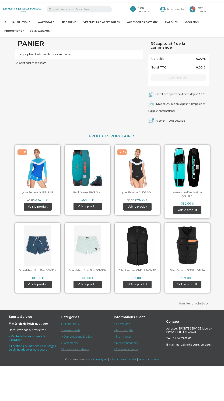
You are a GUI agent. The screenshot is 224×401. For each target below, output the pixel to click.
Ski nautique (71, 324)
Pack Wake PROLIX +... (87, 192)
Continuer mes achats (30, 62)
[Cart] (192, 9)
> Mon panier (122, 336)
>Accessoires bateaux (75, 349)
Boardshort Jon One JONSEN (37, 270)
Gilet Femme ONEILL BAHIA (187, 270)
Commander (178, 77)
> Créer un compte (126, 349)
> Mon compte (123, 330)
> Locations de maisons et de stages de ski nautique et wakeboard (32, 347)
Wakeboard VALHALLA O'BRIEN (187, 194)
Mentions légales (99, 359)
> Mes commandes (126, 343)
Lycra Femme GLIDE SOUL (37, 192)
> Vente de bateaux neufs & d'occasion (27, 338)
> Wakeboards (70, 330)
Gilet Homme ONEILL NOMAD (137, 270)
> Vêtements (69, 343)
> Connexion (122, 324)
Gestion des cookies (149, 359)
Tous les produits (193, 303)
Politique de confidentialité (123, 359)
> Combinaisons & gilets (77, 336)
